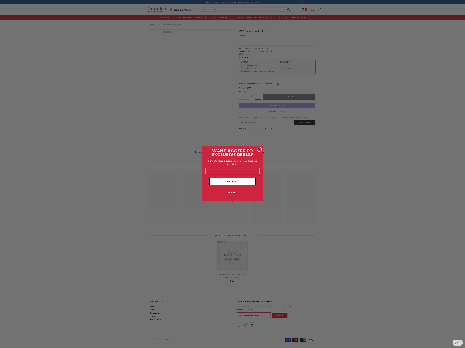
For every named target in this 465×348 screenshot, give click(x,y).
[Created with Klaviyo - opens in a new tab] (232, 201)
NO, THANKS (232, 193)
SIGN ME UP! (233, 181)
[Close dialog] (259, 149)
